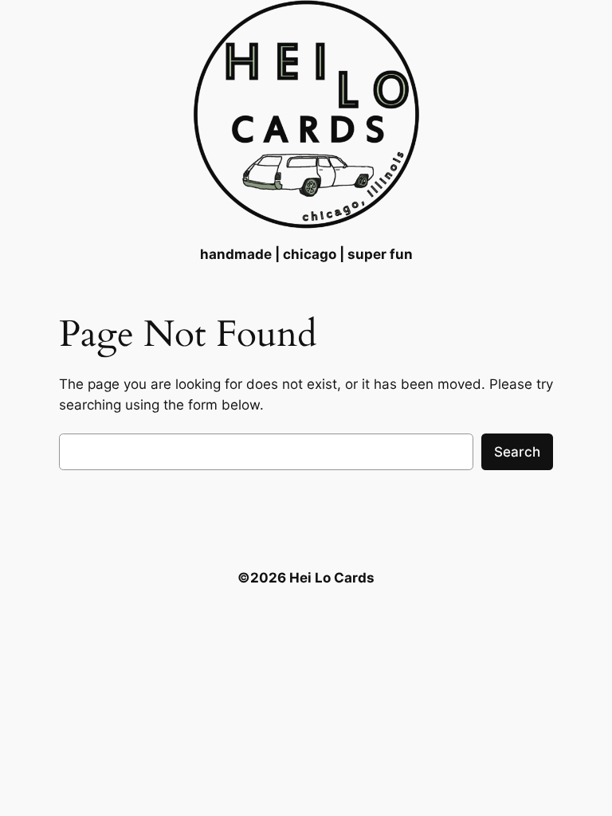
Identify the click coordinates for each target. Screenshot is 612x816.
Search (517, 452)
